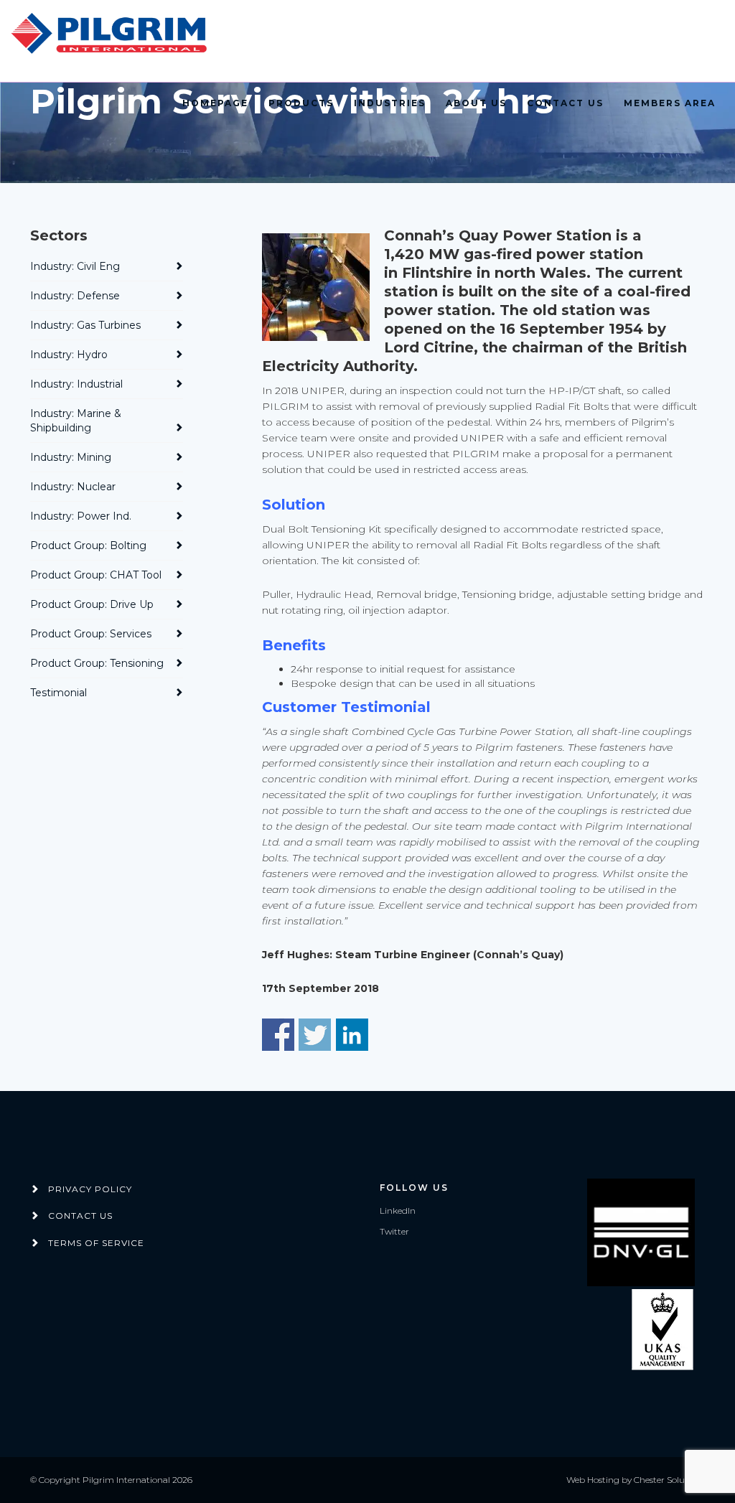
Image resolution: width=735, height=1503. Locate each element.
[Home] (111, 34)
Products (301, 103)
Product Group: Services (90, 633)
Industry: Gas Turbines (85, 325)
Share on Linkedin (352, 1035)
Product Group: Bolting (88, 545)
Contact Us (565, 103)
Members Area (670, 103)
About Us (476, 103)
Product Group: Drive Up (92, 604)
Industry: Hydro (69, 354)
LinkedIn (398, 1210)
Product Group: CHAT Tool (95, 574)
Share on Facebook (278, 1035)
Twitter (394, 1231)
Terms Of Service (96, 1242)
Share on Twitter (315, 1035)
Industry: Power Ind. (80, 516)
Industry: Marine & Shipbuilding (75, 420)
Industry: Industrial (76, 384)
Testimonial (58, 692)
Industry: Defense (75, 295)
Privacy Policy (90, 1189)
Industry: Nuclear (73, 486)
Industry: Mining (70, 457)
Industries (390, 103)
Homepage (215, 103)
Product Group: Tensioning (97, 663)
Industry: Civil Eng (75, 266)
